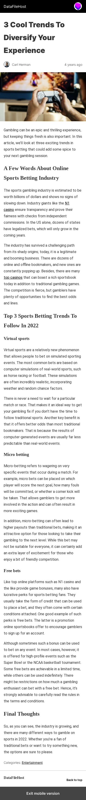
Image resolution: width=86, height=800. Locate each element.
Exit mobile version (43, 793)
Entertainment (32, 762)
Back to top (74, 780)
